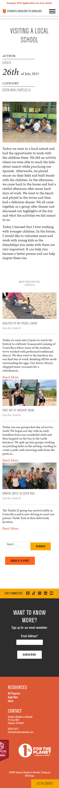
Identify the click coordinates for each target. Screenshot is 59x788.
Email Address (29, 636)
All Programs (14, 693)
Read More (10, 377)
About (10, 701)
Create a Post (20, 560)
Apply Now (13, 697)
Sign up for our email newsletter (29, 627)
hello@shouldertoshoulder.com (20, 732)
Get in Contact (45, 783)
